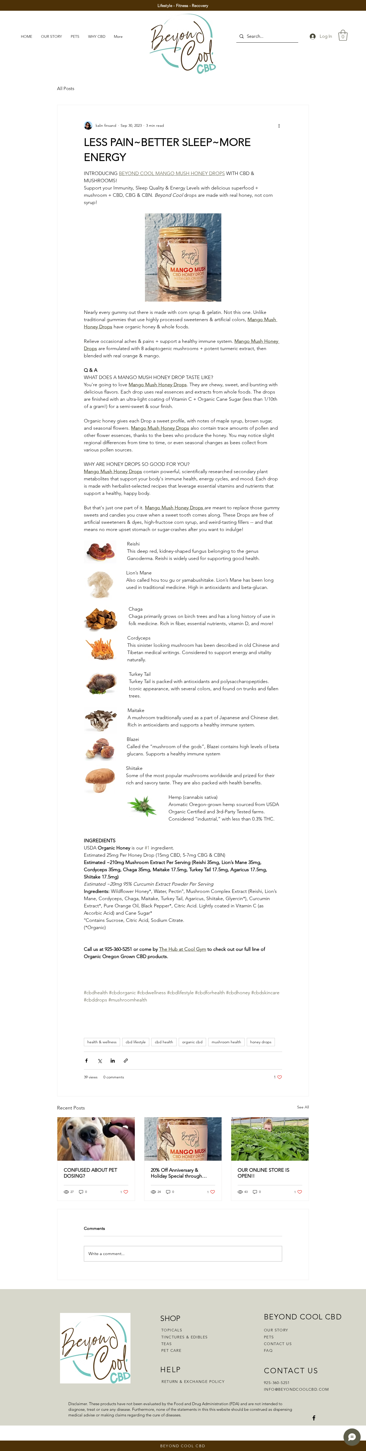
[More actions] (279, 125)
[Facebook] (314, 1418)
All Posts (65, 88)
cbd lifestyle (136, 1042)
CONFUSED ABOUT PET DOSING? (90, 1173)
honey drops (260, 1042)
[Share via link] (125, 1060)
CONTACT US (278, 1343)
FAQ (268, 1350)
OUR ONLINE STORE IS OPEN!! (263, 1173)
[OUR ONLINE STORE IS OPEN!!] (270, 1139)
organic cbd (192, 1042)
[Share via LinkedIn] (112, 1060)
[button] (343, 35)
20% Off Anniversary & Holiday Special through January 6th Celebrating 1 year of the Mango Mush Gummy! (178, 1173)
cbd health (164, 1042)
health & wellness (102, 1042)
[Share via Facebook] (86, 1060)
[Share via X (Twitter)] (99, 1060)
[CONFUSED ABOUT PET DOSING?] (96, 1139)
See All (303, 1107)
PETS (269, 1337)
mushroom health (226, 1042)
